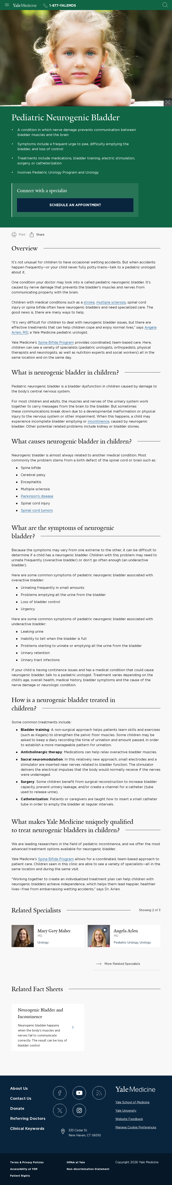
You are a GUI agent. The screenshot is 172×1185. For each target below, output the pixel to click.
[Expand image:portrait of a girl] (168, 102)
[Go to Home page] (24, 6)
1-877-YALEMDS (62, 5)
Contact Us (20, 1099)
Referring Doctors (27, 1119)
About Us (19, 1089)
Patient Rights (20, 1176)
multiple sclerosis (111, 302)
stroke (89, 302)
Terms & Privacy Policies (27, 1162)
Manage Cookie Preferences (135, 1127)
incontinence (98, 421)
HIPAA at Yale (76, 1162)
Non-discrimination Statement (88, 1169)
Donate (17, 1109)
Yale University (125, 1110)
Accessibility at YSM (23, 1169)
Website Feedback (129, 1118)
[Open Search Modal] (165, 5)
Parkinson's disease (37, 496)
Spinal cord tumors (37, 510)
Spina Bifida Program (56, 342)
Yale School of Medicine (132, 1102)
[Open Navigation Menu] (7, 5)
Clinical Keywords (27, 1129)
